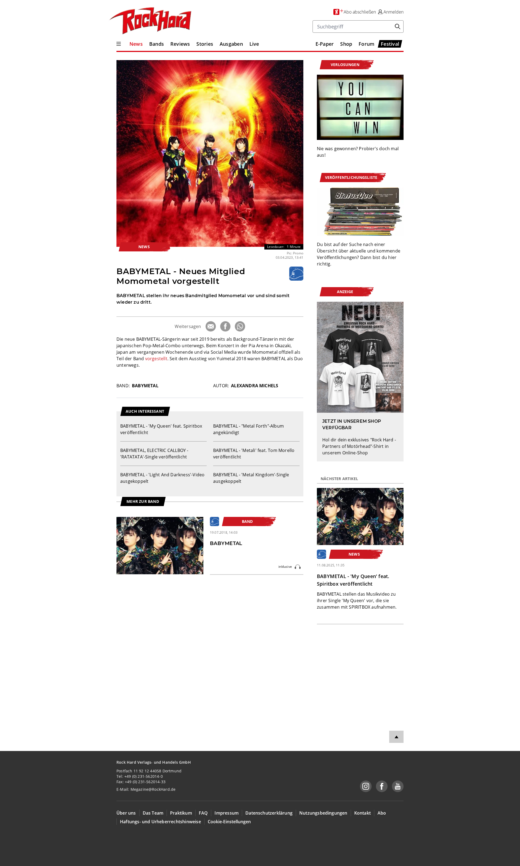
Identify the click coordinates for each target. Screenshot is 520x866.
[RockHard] (150, 21)
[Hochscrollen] (396, 737)
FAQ (203, 813)
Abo (382, 813)
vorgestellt (156, 359)
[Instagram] (366, 786)
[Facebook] (225, 326)
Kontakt (362, 813)
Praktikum (181, 813)
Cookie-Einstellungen (229, 822)
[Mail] (211, 326)
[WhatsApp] (240, 326)
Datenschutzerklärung (268, 813)
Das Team (153, 813)
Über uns (126, 813)
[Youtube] (398, 786)
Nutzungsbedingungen (323, 813)
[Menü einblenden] (118, 43)
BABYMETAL (145, 386)
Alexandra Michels (254, 386)
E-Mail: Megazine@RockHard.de (146, 789)
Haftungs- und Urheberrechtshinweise (160, 822)
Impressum (226, 813)
